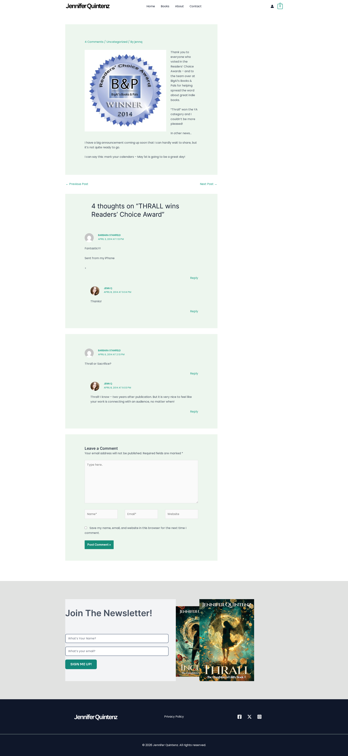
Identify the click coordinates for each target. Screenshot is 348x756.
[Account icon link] (272, 6)
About (179, 6)
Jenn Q (108, 288)
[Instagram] (259, 716)
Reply (194, 278)
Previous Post (77, 184)
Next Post (208, 184)
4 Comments (94, 42)
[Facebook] (239, 716)
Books (165, 6)
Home (150, 6)
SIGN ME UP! (81, 664)
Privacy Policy (174, 716)
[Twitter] (249, 716)
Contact (196, 6)
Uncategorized (116, 42)
